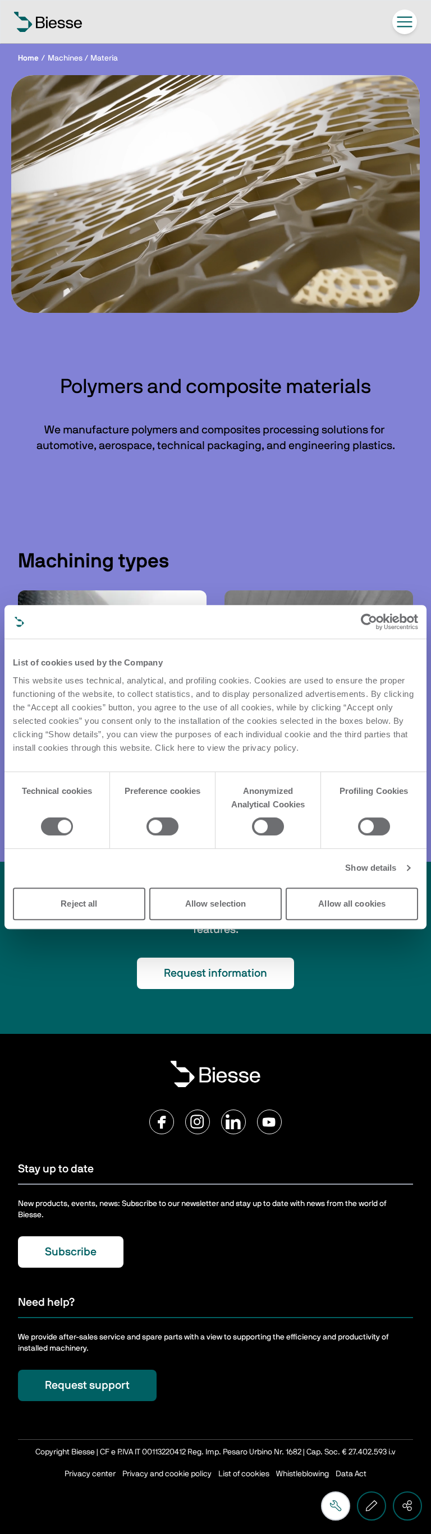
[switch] (162, 826)
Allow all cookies (352, 903)
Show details (370, 867)
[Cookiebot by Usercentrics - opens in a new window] (369, 621)
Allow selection (215, 903)
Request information (215, 973)
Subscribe (71, 1252)
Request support (87, 1385)
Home (28, 58)
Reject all (79, 903)
